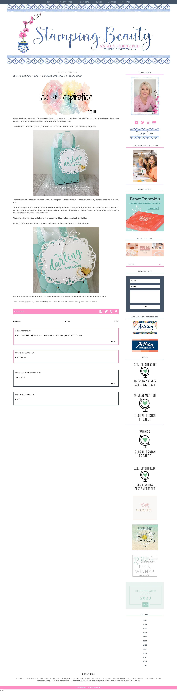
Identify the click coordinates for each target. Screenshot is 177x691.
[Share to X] (106, 311)
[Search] (160, 264)
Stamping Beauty (22, 353)
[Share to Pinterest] (115, 311)
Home (67, 321)
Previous (17, 321)
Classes (98, 2)
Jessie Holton (21, 331)
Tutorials (126, 2)
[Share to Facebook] (100, 311)
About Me (112, 2)
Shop (48, 2)
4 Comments (19, 311)
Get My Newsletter (64, 2)
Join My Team (84, 2)
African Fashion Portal (25, 373)
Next (117, 321)
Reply (113, 341)
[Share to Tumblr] (110, 311)
